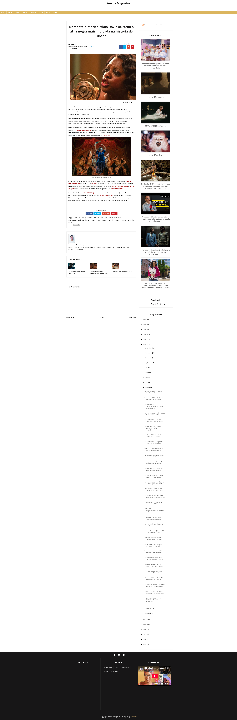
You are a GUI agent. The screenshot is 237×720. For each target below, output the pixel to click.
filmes (102, 218)
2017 (145, 635)
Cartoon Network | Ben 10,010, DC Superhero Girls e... (155, 531)
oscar (111, 218)
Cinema (17, 12)
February (148, 608)
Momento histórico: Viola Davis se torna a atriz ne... (154, 538)
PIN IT (114, 213)
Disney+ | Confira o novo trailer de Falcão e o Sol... (153, 518)
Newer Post (70, 318)
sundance (85, 220)
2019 (145, 625)
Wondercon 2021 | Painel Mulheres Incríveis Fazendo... (153, 428)
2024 (145, 330)
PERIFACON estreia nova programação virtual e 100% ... (155, 510)
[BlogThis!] (75, 225)
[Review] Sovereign (156, 97)
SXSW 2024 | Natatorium (155, 126)
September (149, 363)
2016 (145, 639)
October (147, 358)
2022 (145, 339)
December (148, 348)
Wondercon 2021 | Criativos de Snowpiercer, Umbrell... (155, 414)
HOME (3, 12)
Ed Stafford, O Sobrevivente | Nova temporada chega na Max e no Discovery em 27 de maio (155, 186)
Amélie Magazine (158, 304)
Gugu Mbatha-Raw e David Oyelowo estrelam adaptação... (153, 599)
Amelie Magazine (118, 3)
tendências (114, 671)
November (148, 353)
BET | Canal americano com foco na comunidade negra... (155, 496)
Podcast (41, 12)
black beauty (72, 44)
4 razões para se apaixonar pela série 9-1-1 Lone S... (153, 503)
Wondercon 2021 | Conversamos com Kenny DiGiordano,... (154, 406)
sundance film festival (121, 220)
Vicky (82, 245)
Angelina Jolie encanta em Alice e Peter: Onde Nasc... (154, 565)
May (146, 378)
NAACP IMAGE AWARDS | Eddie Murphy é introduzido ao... (155, 585)
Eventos (33, 12)
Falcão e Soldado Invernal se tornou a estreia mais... (154, 456)
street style (125, 667)
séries (106, 671)
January (147, 613)
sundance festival (107, 220)
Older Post (132, 318)
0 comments (72, 48)
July (146, 368)
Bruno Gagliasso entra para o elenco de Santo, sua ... (154, 476)
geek (106, 218)
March (147, 387)
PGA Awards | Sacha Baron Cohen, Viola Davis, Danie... (154, 489)
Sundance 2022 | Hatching (122, 271)
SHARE (90, 213)
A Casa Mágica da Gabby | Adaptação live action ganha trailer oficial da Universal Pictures (155, 285)
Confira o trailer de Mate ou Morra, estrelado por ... (154, 449)
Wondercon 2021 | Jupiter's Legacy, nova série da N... (154, 442)
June (146, 373)
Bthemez (134, 717)
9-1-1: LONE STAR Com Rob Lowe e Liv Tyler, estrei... (153, 572)
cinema (89, 218)
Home (102, 318)
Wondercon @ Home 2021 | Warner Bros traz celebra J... (154, 552)
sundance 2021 (95, 220)
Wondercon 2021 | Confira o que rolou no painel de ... (154, 398)
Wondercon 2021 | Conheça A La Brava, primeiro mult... (154, 483)
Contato (55, 12)
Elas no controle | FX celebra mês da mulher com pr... (154, 578)
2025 (145, 325)
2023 (145, 335)
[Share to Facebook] (79, 225)
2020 (145, 620)
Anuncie (48, 12)
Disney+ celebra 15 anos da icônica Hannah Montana (153, 462)
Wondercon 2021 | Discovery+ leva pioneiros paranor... (154, 469)
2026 (145, 320)
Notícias (10, 12)
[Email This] (73, 225)
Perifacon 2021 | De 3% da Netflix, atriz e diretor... (153, 436)
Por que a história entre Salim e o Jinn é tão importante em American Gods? (156, 252)
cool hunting (108, 667)
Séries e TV (25, 12)
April (146, 382)
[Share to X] (77, 225)
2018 (145, 630)
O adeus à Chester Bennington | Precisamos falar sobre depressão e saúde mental (155, 219)
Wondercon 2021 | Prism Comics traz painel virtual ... (155, 420)
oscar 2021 (117, 218)
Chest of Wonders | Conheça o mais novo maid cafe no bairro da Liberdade (155, 66)
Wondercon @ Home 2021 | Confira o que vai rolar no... (154, 558)
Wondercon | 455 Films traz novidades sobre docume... (154, 525)
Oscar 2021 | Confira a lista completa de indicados (153, 545)
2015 (145, 644)
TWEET (98, 213)
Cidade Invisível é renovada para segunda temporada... (154, 592)
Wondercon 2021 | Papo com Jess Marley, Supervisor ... (154, 392)
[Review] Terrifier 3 (156, 155)
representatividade (74, 220)
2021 (145, 344)
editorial (96, 218)
